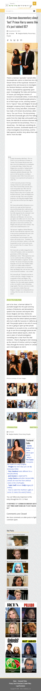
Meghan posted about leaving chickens (17, 575)
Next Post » (34, 427)
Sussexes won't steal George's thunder (17, 588)
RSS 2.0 (21, 499)
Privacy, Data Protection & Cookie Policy (20, 683)
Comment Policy (22, 681)
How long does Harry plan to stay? (16, 548)
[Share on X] (11, 40)
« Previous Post (12, 427)
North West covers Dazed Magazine (16, 561)
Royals (9, 36)
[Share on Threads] (18, 40)
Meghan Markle (22, 33)
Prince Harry (31, 33)
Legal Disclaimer (20, 686)
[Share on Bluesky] (14, 40)
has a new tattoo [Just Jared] (30, 450)
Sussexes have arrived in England (16, 534)
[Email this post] (21, 40)
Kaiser (12, 33)
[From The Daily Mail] (14, 300)
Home (14, 681)
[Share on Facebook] (8, 40)
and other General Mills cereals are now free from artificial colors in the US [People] (20, 480)
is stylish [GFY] (17, 476)
